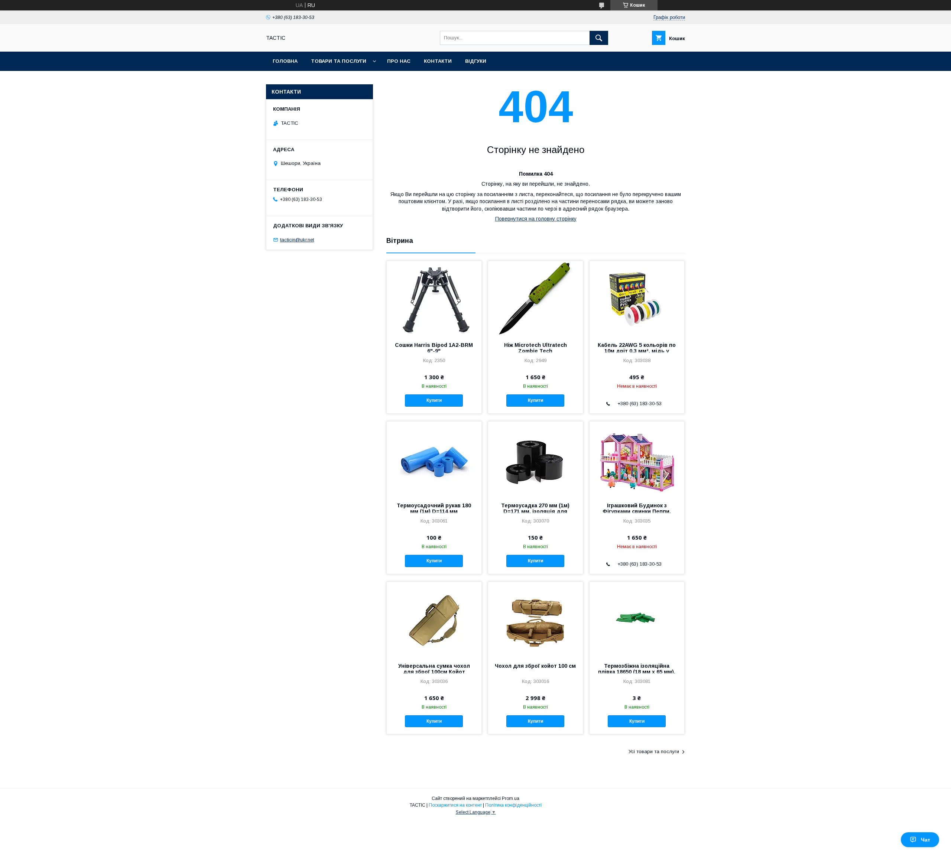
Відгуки (475, 61)
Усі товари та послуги (654, 751)
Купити (434, 400)
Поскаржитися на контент (455, 805)
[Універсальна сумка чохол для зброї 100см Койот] (434, 619)
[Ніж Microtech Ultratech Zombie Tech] (535, 298)
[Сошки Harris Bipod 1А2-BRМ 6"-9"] (434, 298)
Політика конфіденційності (513, 805)
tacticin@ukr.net (297, 240)
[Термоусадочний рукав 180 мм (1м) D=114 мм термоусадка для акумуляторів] (434, 459)
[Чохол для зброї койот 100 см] (535, 619)
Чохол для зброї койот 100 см (535, 666)
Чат (925, 840)
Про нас (398, 61)
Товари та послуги (338, 61)
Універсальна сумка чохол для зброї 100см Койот (434, 669)
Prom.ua (510, 798)
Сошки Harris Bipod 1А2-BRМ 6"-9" (434, 348)
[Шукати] (599, 38)
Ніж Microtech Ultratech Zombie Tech (535, 348)
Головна (285, 61)
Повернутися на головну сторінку (536, 219)
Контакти (438, 61)
